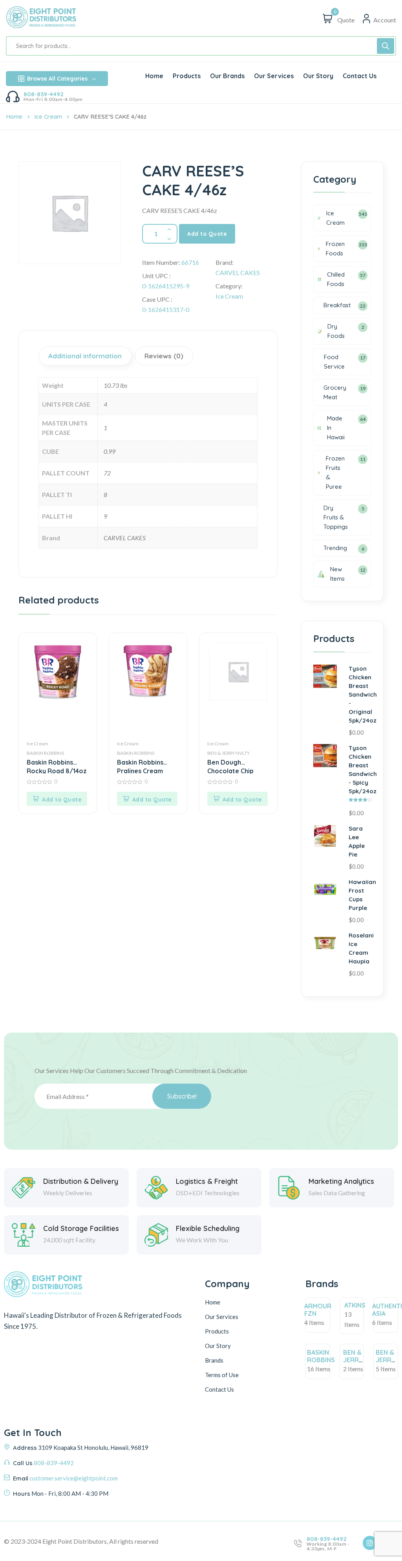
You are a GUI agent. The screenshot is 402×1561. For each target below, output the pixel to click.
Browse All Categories (57, 78)
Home (14, 116)
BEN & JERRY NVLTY (228, 753)
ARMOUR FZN (317, 1309)
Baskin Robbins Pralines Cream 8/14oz (140, 766)
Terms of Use (222, 1374)
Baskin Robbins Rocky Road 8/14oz (57, 766)
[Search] (385, 46)
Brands (214, 1360)
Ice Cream (48, 116)
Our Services (221, 1316)
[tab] (85, 356)
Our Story (218, 1345)
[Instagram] (370, 1543)
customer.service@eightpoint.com (73, 1478)
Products (217, 1331)
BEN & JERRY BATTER (355, 1359)
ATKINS (354, 1305)
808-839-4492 (44, 94)
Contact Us (219, 1389)
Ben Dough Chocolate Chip (230, 766)
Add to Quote (207, 233)
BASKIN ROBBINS (45, 753)
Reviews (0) (163, 356)
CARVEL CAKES (238, 272)
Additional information (85, 356)
